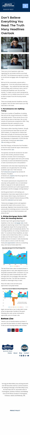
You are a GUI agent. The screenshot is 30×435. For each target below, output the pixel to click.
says (13, 149)
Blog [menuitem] (20, 353)
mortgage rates (19, 223)
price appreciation (10, 243)
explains (12, 176)
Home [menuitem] (10, 353)
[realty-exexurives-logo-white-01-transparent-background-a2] (8, 6)
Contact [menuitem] (26, 353)
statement (11, 200)
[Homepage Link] (15, 348)
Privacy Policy (15, 410)
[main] (15, 176)
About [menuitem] (15, 353)
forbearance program (9, 172)
